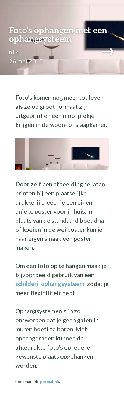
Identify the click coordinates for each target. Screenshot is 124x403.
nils (14, 52)
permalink (49, 381)
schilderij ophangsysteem (50, 283)
